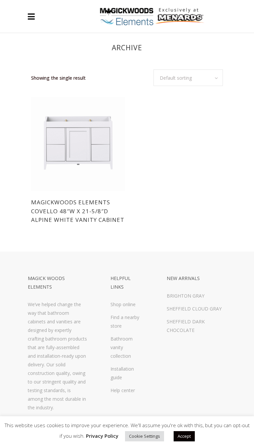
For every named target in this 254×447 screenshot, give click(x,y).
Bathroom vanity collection (121, 347)
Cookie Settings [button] (144, 436)
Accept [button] (184, 436)
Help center (122, 390)
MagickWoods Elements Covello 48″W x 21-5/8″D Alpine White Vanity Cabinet (77, 211)
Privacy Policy (102, 435)
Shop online (123, 304)
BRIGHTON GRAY (185, 296)
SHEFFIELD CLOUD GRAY (194, 308)
